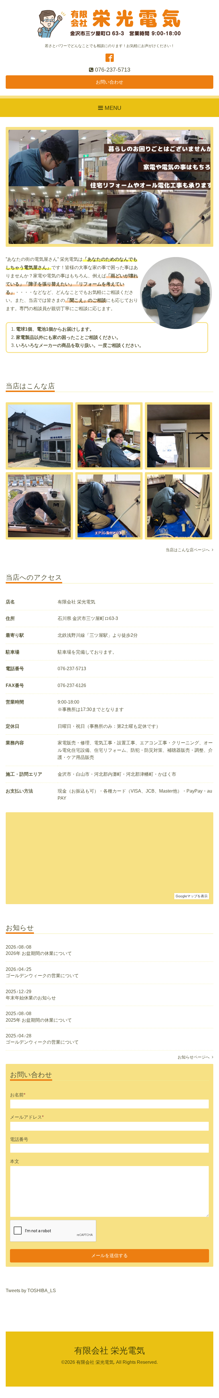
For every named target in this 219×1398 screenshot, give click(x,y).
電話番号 (19, 1139)
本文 (14, 1161)
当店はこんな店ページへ (189, 550)
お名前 (17, 1094)
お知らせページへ (195, 1057)
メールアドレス (27, 1117)
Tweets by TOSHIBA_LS (31, 1290)
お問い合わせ (109, 82)
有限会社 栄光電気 (109, 1350)
